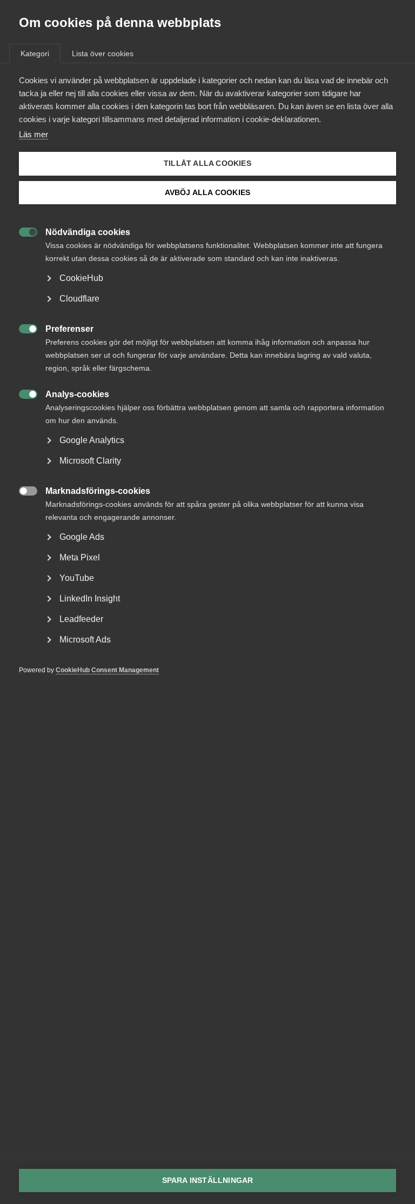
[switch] (22, 231)
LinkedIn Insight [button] (89, 598)
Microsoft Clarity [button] (90, 460)
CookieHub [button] (81, 278)
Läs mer (33, 134)
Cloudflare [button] (79, 298)
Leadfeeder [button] (81, 619)
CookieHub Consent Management (107, 670)
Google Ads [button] (81, 536)
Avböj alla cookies (208, 193)
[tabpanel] (207, 391)
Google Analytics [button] (91, 440)
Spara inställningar (207, 1180)
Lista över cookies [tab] (102, 53)
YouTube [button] (76, 578)
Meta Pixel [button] (79, 557)
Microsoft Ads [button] (85, 639)
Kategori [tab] (35, 53)
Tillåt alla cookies (207, 163)
